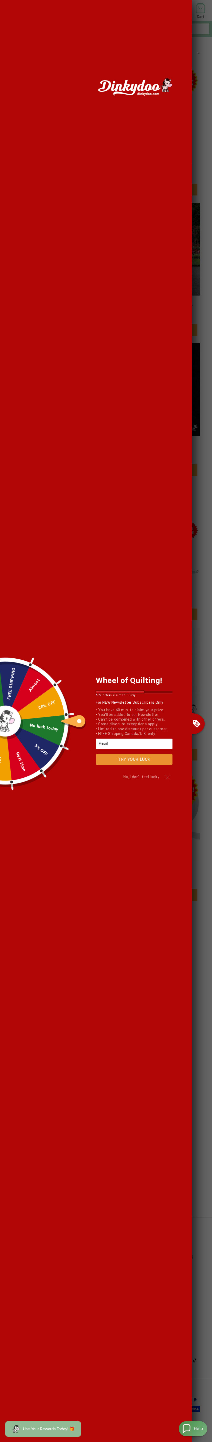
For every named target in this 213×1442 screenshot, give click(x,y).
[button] (193, 1428)
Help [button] (198, 1428)
